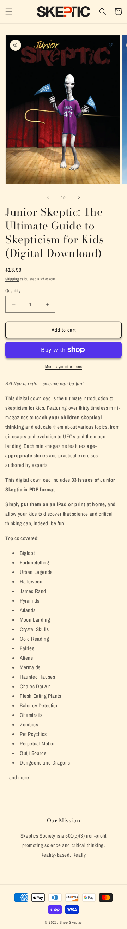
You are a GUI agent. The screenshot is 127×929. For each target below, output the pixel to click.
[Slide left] (48, 197)
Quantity (12, 291)
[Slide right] (79, 197)
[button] (9, 11)
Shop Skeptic (71, 922)
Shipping (12, 279)
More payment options (63, 367)
